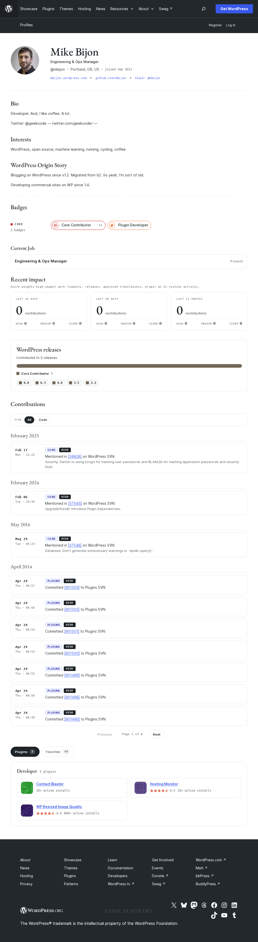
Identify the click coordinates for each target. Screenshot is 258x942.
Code (43, 420)
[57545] (75, 503)
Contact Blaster (50, 784)
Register (215, 25)
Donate (160, 876)
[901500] (72, 653)
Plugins (24, 752)
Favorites (57, 752)
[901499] (72, 675)
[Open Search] (204, 9)
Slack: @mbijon (147, 78)
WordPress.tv (121, 884)
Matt (202, 868)
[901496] (72, 719)
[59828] (75, 456)
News (24, 868)
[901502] (72, 609)
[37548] (75, 545)
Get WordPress (234, 9)
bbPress (205, 876)
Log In (230, 25)
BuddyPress (208, 884)
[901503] (72, 587)
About (25, 860)
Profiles (26, 25)
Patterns (71, 884)
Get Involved (163, 860)
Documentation (120, 868)
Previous (105, 734)
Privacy (26, 884)
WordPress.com (211, 860)
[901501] (71, 631)
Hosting (26, 876)
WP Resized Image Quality (59, 806)
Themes (71, 868)
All (29, 420)
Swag (159, 884)
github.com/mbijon (111, 78)
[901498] (72, 697)
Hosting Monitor (164, 784)
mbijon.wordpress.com (69, 78)
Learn (112, 860)
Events (157, 868)
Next (156, 734)
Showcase (72, 860)
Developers (117, 876)
